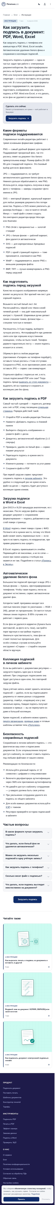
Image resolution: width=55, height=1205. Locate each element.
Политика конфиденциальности (16, 1173)
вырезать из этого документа (33, 382)
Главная (6, 15)
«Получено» (34, 725)
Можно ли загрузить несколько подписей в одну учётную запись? (24, 868)
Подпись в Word (9, 1147)
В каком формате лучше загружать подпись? (24, 844)
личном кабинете (33, 478)
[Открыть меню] (50, 4)
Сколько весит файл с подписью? (24, 887)
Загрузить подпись (17, 118)
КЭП (8, 807)
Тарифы (6, 1115)
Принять (20, 1199)
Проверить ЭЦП (9, 1151)
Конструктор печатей (12, 1111)
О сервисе (7, 1164)
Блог (16, 15)
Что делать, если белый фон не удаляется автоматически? (23, 856)
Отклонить (45, 1199)
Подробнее (35, 1194)
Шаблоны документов (12, 1106)
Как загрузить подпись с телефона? (24, 878)
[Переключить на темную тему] (39, 4)
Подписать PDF (9, 1128)
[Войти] (45, 4)
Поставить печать (10, 1102)
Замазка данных (10, 1142)
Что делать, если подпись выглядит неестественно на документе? (25, 897)
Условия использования (13, 1178)
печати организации (13, 721)
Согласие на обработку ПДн (15, 1182)
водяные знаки (31, 721)
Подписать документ (11, 1097)
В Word (6, 528)
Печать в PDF (8, 1133)
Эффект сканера (10, 1137)
